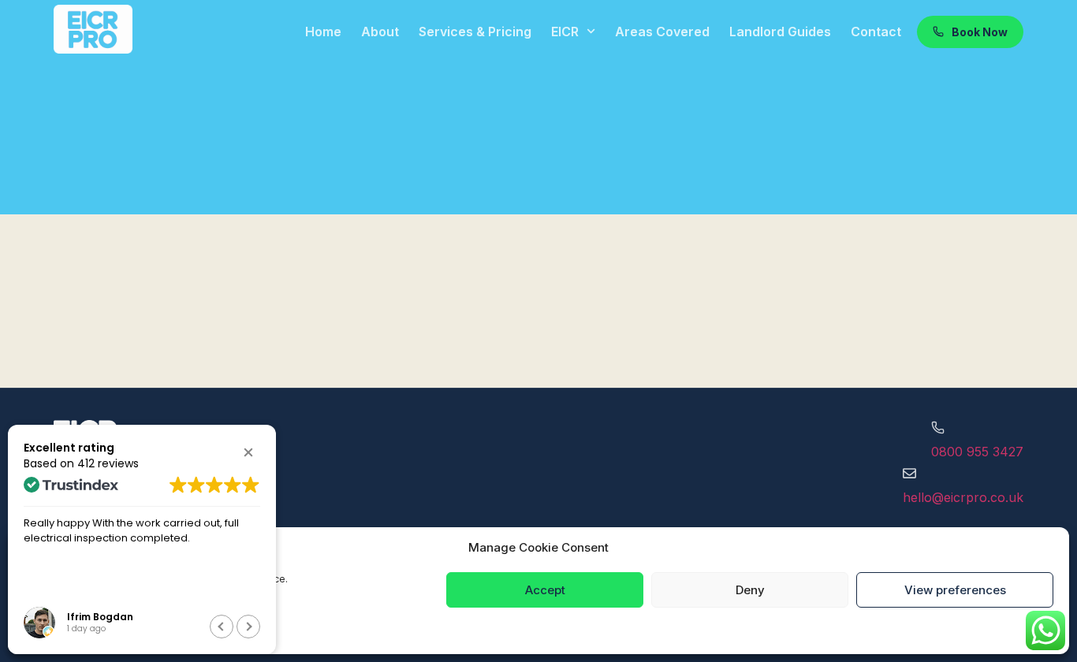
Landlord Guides (780, 31)
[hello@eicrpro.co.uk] (909, 473)
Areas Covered (662, 31)
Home (323, 31)
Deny (750, 589)
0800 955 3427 (977, 451)
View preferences (955, 589)
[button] (248, 452)
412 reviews (108, 463)
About (380, 31)
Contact (876, 31)
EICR (565, 31)
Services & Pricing (475, 31)
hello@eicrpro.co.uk (963, 497)
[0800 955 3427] (938, 427)
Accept (545, 589)
